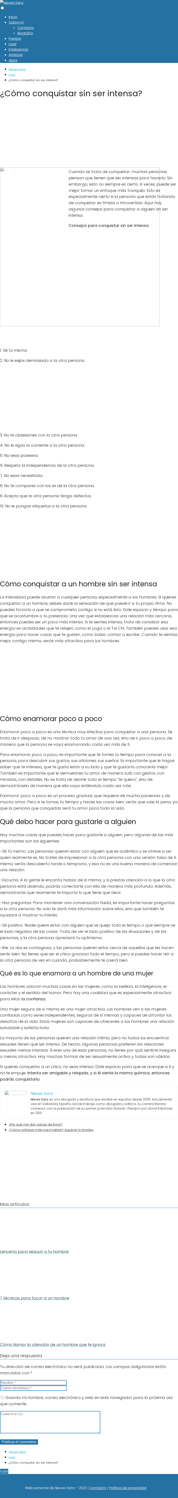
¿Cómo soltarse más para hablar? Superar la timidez (51, 1130)
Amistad (16, 54)
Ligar (12, 44)
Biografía (25, 33)
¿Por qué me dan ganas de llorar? (36, 1124)
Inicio (13, 16)
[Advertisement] (89, 134)
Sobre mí (16, 22)
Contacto (25, 27)
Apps (13, 60)
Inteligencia (18, 49)
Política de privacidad (127, 1487)
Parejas (15, 38)
